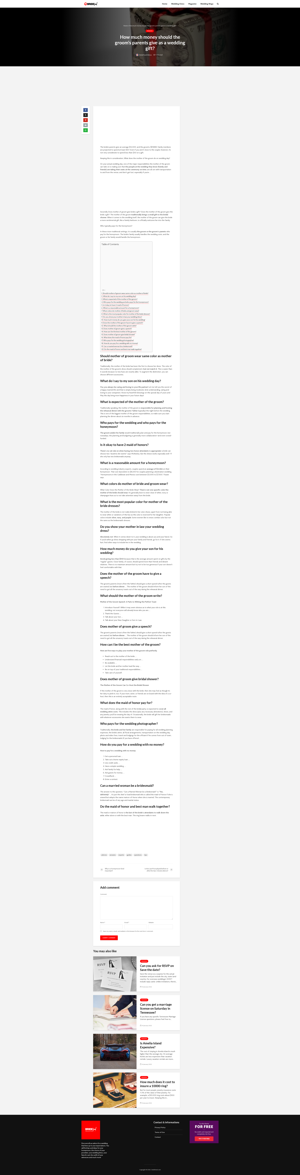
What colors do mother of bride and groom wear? (121, 311)
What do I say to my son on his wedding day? (119, 296)
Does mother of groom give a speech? (117, 329)
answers (113, 855)
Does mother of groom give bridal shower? (119, 334)
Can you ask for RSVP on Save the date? (157, 968)
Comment (103, 894)
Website (151, 922)
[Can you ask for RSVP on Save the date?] (115, 974)
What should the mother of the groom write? (120, 326)
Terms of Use (160, 1132)
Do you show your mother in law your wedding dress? (122, 317)
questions (138, 855)
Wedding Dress (177, 4)
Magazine (192, 4)
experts (121, 855)
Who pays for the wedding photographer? (118, 340)
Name (102, 922)
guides (129, 855)
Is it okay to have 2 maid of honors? (116, 305)
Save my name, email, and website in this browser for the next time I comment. (128, 931)
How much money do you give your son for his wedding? (124, 320)
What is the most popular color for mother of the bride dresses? (126, 314)
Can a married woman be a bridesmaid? (118, 346)
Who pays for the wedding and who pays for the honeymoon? (126, 302)
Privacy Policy (160, 1127)
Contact (158, 1137)
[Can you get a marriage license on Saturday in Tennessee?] (115, 1012)
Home (164, 4)
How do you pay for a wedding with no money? (121, 343)
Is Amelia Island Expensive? (150, 1045)
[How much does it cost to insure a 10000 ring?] (115, 1090)
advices (104, 855)
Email (126, 922)
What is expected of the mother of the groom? (120, 299)
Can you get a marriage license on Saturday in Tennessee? (156, 1008)
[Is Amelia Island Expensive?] (115, 1051)
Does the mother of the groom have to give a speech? (123, 323)
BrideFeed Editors (145, 55)
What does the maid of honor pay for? (118, 337)
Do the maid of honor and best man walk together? (123, 349)
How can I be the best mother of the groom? (120, 332)
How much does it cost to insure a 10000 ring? (157, 1084)
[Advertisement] (150, 86)
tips (145, 855)
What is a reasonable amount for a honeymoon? (121, 308)
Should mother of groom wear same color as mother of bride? (125, 293)
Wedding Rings (206, 4)
